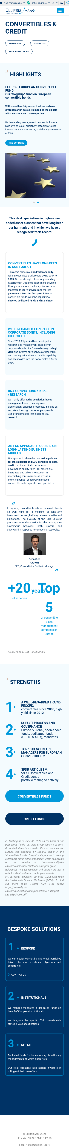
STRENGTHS (39, 43)
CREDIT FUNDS (34, 818)
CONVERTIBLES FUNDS (34, 796)
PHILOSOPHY (15, 43)
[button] (34, 202)
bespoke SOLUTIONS (19, 51)
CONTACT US (18, 974)
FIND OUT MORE (16, 135)
